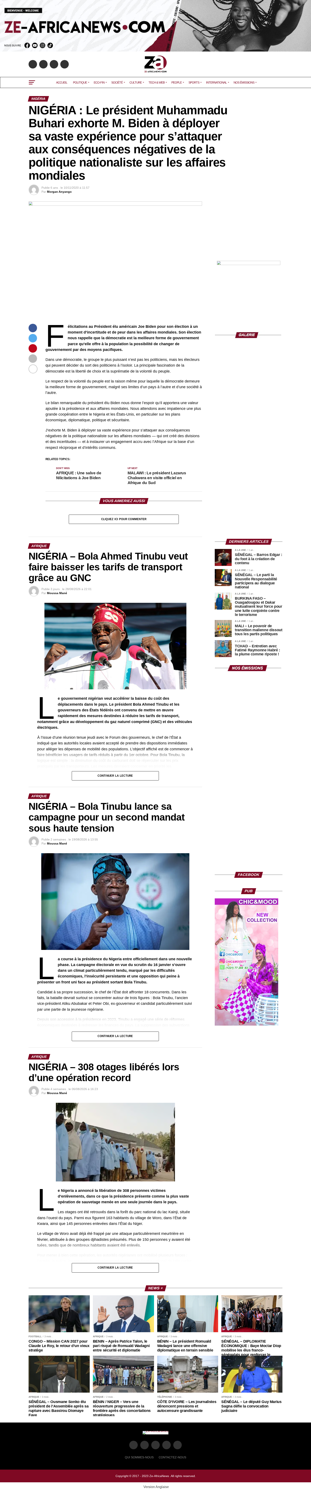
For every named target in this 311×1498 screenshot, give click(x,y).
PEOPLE (176, 82)
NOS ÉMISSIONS (244, 82)
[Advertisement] (248, 227)
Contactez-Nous (172, 1457)
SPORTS (194, 82)
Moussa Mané (57, 593)
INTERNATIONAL (216, 82)
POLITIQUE (80, 82)
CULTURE (135, 82)
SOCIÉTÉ (117, 82)
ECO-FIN (99, 82)
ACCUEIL (61, 82)
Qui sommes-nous (139, 1457)
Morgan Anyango (59, 191)
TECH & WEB (157, 82)
